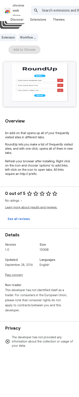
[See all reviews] (18, 219)
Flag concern (14, 275)
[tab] (17, 19)
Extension (8, 37)
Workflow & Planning (29, 37)
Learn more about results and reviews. (31, 207)
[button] (40, 84)
